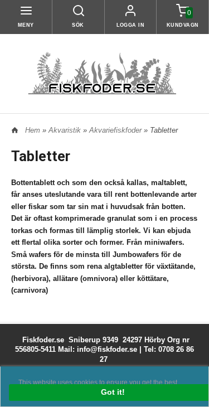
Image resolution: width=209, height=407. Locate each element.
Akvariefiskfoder (116, 130)
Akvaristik (65, 130)
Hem (32, 130)
